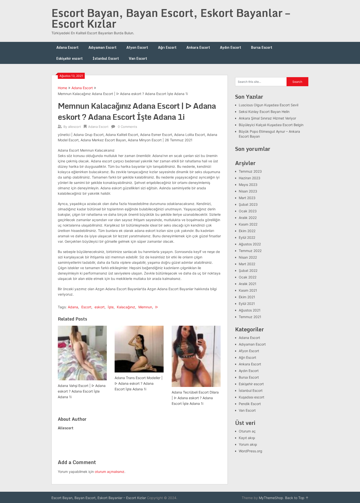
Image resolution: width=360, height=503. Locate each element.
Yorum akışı (248, 444)
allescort (74, 127)
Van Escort (138, 58)
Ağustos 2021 (250, 310)
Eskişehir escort (69, 58)
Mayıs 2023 (248, 184)
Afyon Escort (137, 47)
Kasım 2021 (248, 290)
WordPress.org (250, 451)
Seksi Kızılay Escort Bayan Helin (264, 111)
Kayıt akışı (247, 438)
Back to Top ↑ (297, 498)
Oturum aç (247, 431)
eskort (100, 307)
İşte (111, 307)
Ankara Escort (198, 47)
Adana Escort (67, 47)
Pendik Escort (250, 404)
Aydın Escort (230, 47)
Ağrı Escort (167, 47)
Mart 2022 (247, 264)
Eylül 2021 (247, 303)
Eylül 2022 (247, 237)
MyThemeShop (271, 498)
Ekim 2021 (247, 297)
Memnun (145, 307)
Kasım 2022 (248, 224)
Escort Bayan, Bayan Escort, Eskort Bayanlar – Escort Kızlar (170, 18)
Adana (73, 307)
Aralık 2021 (247, 284)
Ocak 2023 (248, 211)
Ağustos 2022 (250, 244)
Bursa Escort (261, 47)
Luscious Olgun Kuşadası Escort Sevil (268, 105)
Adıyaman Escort (102, 47)
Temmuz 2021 (250, 317)
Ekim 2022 (247, 231)
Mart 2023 (247, 198)
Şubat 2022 (248, 270)
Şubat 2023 (248, 204)
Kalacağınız (126, 307)
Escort (86, 307)
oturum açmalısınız (109, 471)
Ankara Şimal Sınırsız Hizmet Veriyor (267, 118)
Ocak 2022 (247, 277)
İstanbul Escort (106, 58)
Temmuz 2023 (250, 171)
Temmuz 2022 (250, 251)
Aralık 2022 (248, 218)
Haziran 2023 (249, 178)
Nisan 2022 (248, 257)
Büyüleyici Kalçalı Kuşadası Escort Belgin (271, 125)
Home (62, 88)
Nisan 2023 (248, 191)
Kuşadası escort (251, 397)
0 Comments (127, 127)
